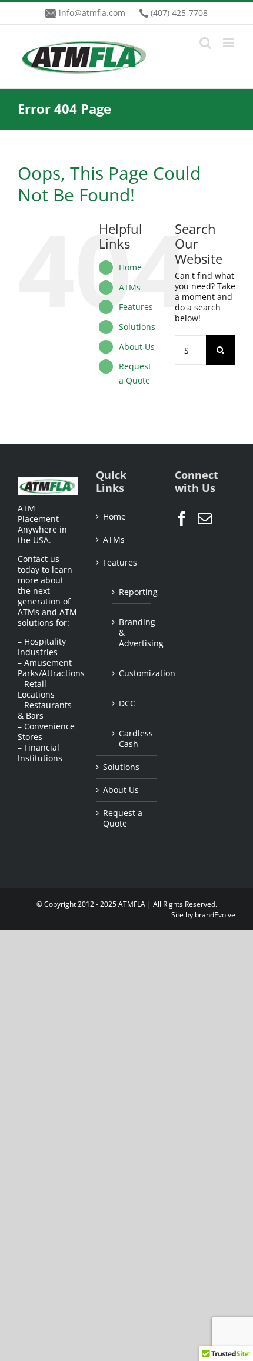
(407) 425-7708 (179, 12)
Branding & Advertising (132, 632)
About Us (137, 346)
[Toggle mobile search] (205, 43)
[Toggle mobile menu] (229, 43)
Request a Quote (122, 818)
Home (130, 267)
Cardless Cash (132, 738)
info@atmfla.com (92, 12)
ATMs (130, 287)
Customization (132, 673)
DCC (127, 703)
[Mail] (205, 518)
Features (136, 306)
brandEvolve (215, 915)
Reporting (132, 591)
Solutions (137, 326)
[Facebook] (182, 518)
